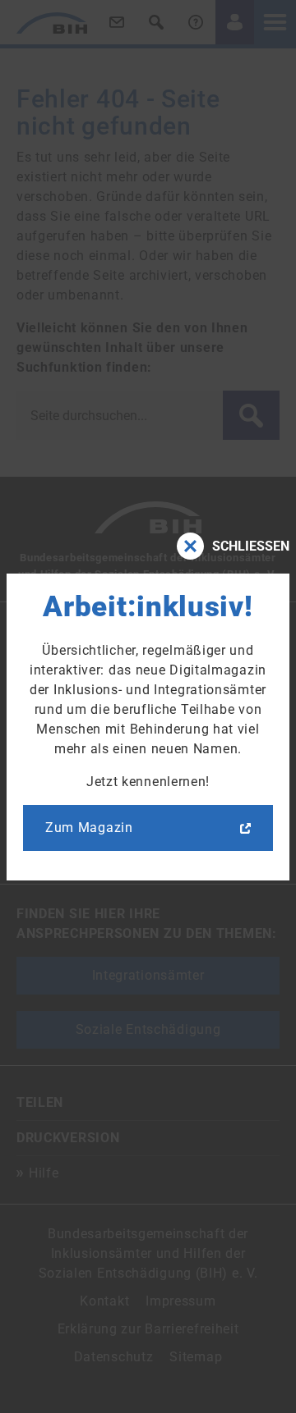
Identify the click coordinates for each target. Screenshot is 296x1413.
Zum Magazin (89, 827)
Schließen (250, 546)
